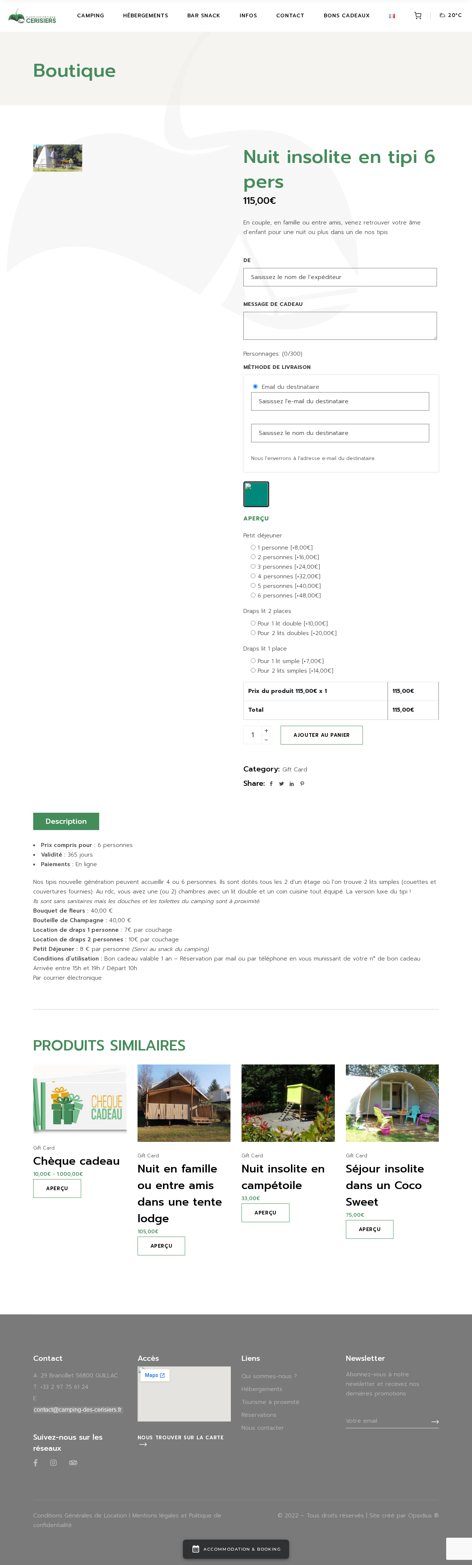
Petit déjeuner (262, 535)
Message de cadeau (273, 304)
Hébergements (262, 1389)
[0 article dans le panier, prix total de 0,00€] (418, 15)
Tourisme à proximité (270, 1402)
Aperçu (57, 1188)
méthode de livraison (276, 367)
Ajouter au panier (322, 735)
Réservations (259, 1415)
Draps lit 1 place (265, 649)
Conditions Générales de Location (80, 1516)
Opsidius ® (423, 1516)
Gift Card (294, 770)
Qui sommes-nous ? (269, 1376)
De (247, 260)
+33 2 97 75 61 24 (64, 1387)
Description (66, 821)
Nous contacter (263, 1428)
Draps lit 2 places (267, 611)
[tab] (66, 821)
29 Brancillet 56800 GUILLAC (79, 1375)
